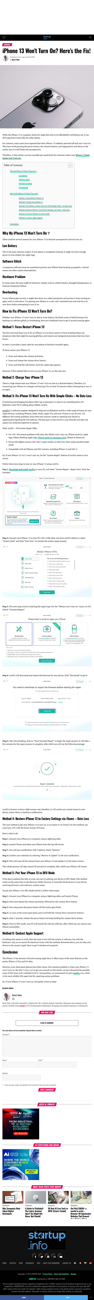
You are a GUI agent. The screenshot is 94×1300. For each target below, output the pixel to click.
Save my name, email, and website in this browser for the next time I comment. (30, 1085)
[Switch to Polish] (85, 1263)
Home (4, 1263)
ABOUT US (32, 1279)
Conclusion (14, 224)
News (21, 1263)
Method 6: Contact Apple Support (30, 218)
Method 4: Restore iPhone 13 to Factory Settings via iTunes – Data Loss (44, 210)
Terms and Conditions (62, 1274)
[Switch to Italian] (75, 1263)
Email (40, 1060)
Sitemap (73, 1274)
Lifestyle (12, 1263)
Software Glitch (24, 180)
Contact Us (66, 1263)
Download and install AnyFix (22, 469)
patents (22, 1005)
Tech (38, 1263)
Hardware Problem (25, 183)
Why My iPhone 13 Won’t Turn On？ (23, 171)
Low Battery (23, 176)
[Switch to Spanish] (90, 1263)
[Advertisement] (47, 17)
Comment (6, 1034)
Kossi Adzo (16, 59)
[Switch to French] (80, 1263)
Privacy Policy (48, 1274)
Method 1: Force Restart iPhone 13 (31, 198)
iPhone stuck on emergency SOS (52, 437)
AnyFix (5, 410)
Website (5, 1073)
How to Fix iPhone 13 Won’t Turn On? (24, 193)
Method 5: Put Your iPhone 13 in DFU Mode (34, 214)
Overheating (23, 187)
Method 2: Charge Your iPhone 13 (31, 202)
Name (4, 1060)
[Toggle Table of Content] (69, 165)
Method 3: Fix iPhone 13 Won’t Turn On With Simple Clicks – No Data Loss (45, 206)
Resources (30, 1263)
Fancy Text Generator (51, 1263)
